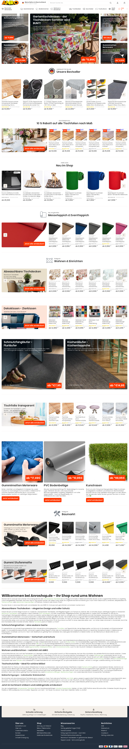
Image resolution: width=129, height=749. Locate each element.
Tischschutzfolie (87, 667)
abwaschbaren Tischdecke (52, 599)
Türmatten (60, 628)
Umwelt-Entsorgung (22, 737)
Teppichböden (28, 655)
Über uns (18, 728)
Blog (62, 726)
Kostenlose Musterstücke (44, 735)
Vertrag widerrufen (107, 735)
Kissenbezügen (99, 655)
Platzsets (19, 660)
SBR (37, 644)
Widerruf (104, 730)
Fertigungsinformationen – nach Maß (73, 733)
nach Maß (69, 678)
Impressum (104, 733)
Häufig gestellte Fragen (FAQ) (70, 728)
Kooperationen (20, 735)
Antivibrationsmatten (63, 647)
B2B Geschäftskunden (44, 733)
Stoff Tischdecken (44, 613)
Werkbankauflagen (67, 672)
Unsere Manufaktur (21, 730)
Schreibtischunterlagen (52, 672)
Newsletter (40, 730)
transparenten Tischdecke (26, 688)
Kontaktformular (20, 726)
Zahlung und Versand (44, 726)
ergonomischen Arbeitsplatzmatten (40, 647)
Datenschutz (105, 728)
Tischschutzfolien (7, 602)
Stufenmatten (70, 642)
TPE (43, 644)
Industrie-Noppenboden (63, 688)
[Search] (110, 3)
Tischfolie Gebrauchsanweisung (71, 735)
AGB (102, 726)
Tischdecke (37, 622)
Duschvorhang (98, 659)
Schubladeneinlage (120, 659)
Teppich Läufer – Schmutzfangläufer (73, 740)
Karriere (17, 733)
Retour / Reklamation (44, 728)
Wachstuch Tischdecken (9, 613)
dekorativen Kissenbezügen (25, 602)
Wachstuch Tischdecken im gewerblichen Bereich (77, 737)
